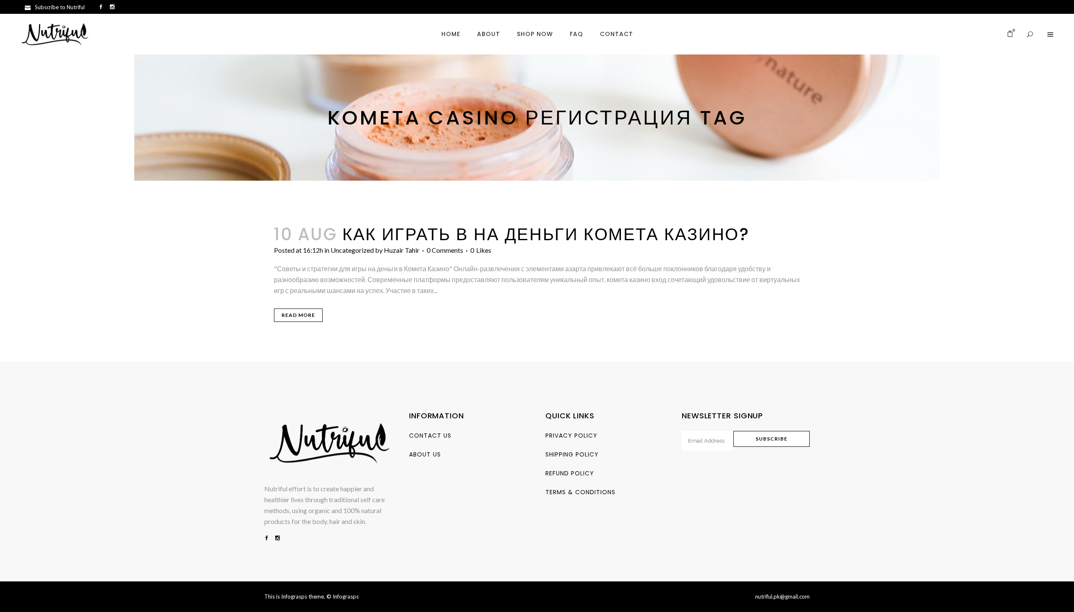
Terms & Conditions (580, 492)
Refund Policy (569, 473)
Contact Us (430, 435)
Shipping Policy (572, 454)
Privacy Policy (571, 435)
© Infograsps (342, 596)
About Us (425, 454)
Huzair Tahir (402, 250)
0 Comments (445, 250)
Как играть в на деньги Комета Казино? (545, 234)
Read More (298, 315)
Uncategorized (352, 250)
